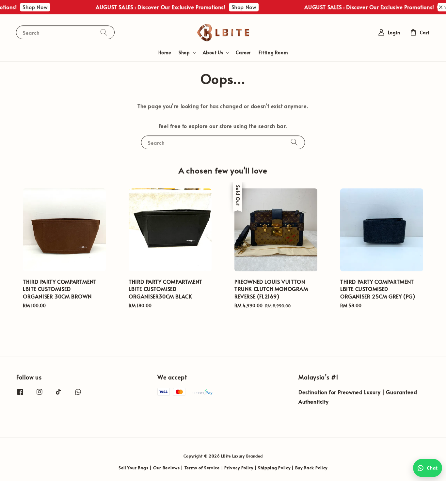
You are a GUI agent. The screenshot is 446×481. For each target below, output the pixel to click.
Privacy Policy (238, 468)
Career (243, 52)
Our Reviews (166, 468)
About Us (213, 53)
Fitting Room (273, 52)
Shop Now (30, 6)
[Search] (103, 32)
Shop (184, 53)
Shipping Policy (274, 468)
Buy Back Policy (311, 468)
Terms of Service (202, 468)
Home (164, 52)
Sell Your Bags (134, 468)
